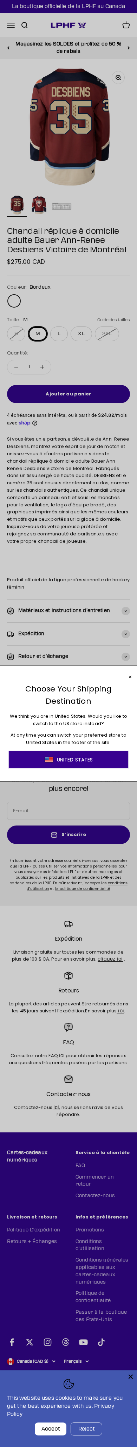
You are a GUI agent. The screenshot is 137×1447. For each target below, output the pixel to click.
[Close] (130, 1376)
